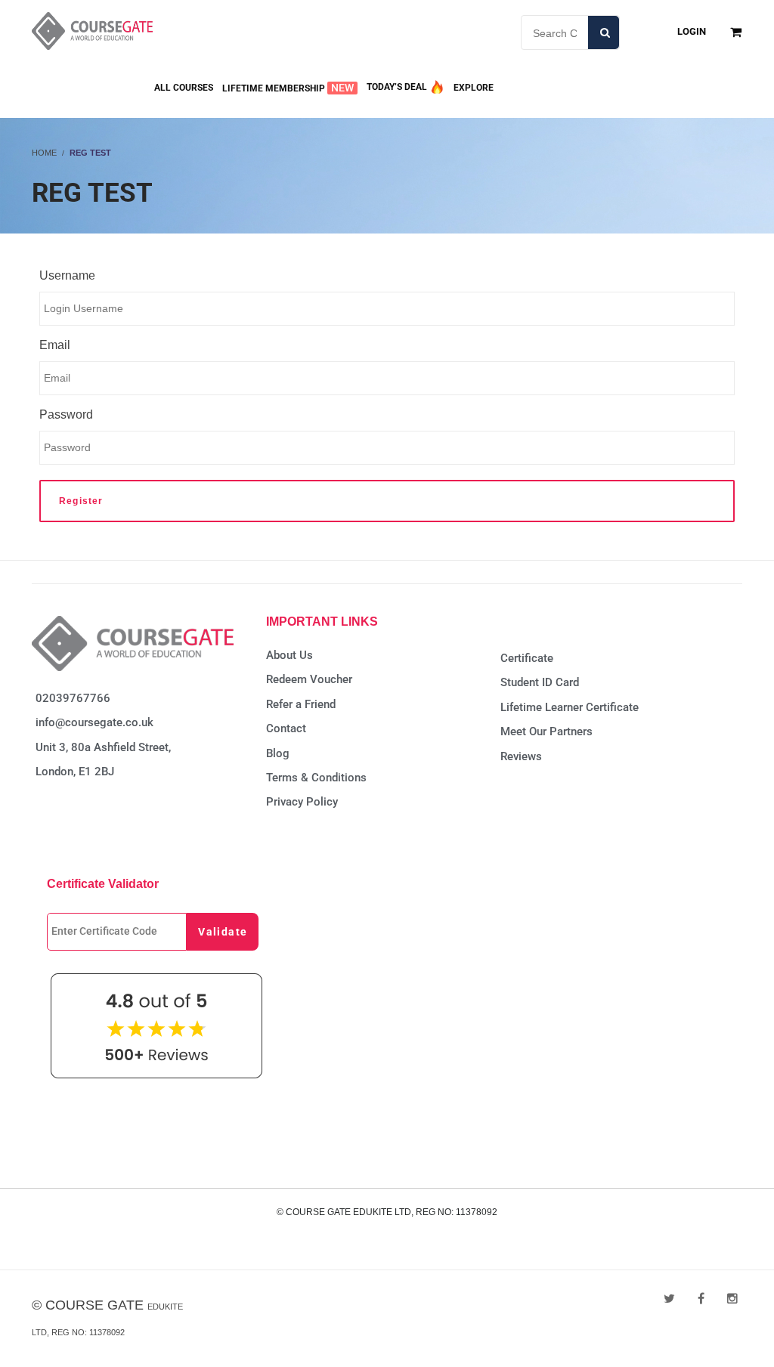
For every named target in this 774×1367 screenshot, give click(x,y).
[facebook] (701, 1298)
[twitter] (669, 1298)
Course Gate (94, 1305)
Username (67, 275)
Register (81, 501)
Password (66, 414)
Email (54, 345)
